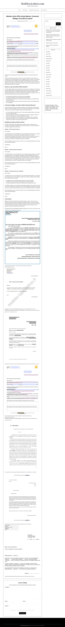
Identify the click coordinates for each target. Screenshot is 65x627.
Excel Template (52, 107)
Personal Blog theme (41, 625)
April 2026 (48, 51)
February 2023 (48, 90)
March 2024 (48, 72)
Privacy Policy (24, 10)
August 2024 (48, 60)
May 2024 (48, 67)
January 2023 (48, 93)
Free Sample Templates (49, 105)
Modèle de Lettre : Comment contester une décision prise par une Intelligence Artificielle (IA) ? (53, 31)
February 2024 (48, 74)
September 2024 (49, 58)
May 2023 (48, 83)
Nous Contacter (44, 10)
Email (24, 601)
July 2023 (48, 79)
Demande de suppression (34, 10)
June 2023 (48, 81)
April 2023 (48, 86)
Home (19, 10)
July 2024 (48, 63)
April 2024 (48, 70)
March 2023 (48, 88)
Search (46, 21)
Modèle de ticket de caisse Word (52, 42)
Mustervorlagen (48, 110)
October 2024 (48, 56)
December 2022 (49, 95)
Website (6, 605)
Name (6, 601)
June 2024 (48, 65)
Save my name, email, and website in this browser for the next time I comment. (23, 610)
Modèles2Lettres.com (32, 3)
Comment (7, 587)
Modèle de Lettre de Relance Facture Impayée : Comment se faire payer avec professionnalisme (53, 36)
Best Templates (52, 106)
